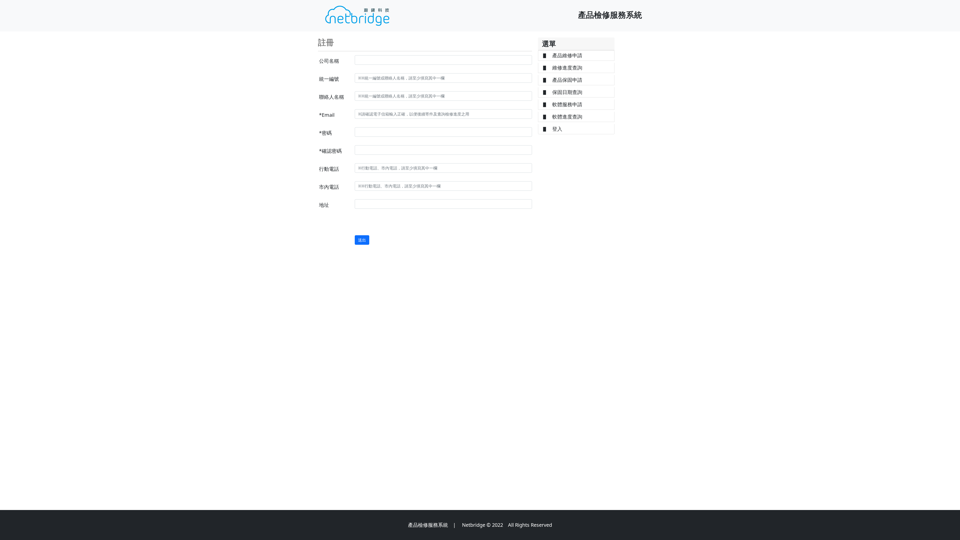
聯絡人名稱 (331, 97)
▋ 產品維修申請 (562, 55)
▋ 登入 (552, 129)
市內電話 (329, 187)
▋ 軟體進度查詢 (562, 116)
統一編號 (329, 79)
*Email (326, 115)
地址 (324, 205)
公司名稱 (329, 61)
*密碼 (325, 133)
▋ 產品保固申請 (562, 79)
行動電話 (329, 169)
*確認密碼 (330, 151)
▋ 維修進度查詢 (562, 67)
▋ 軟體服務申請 (562, 104)
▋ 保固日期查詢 (562, 92)
